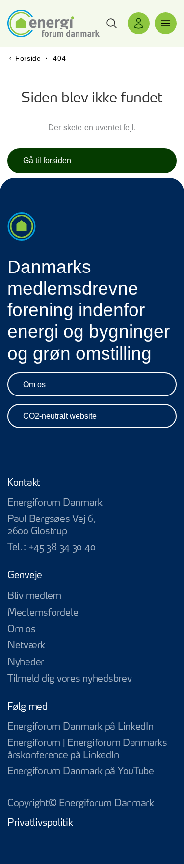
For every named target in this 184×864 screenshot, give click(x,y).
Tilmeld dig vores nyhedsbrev (69, 679)
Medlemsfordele (42, 612)
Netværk (26, 645)
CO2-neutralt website (60, 416)
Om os (34, 384)
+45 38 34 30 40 (61, 547)
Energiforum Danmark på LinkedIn (92, 727)
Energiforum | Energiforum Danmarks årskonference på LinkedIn (92, 750)
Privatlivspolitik (40, 823)
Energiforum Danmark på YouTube (92, 772)
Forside (28, 58)
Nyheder (25, 662)
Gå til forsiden (47, 160)
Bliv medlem (34, 596)
